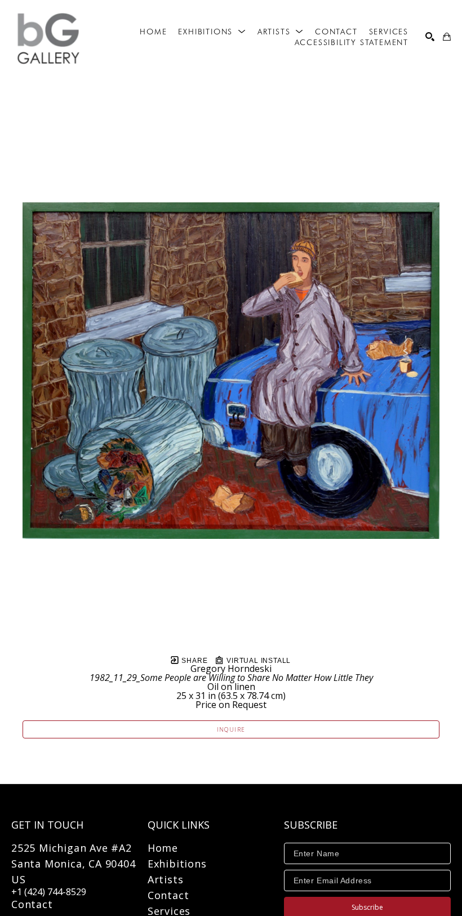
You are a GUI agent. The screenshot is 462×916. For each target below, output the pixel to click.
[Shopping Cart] (447, 36)
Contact (32, 904)
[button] (212, 31)
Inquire (231, 729)
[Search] (429, 36)
